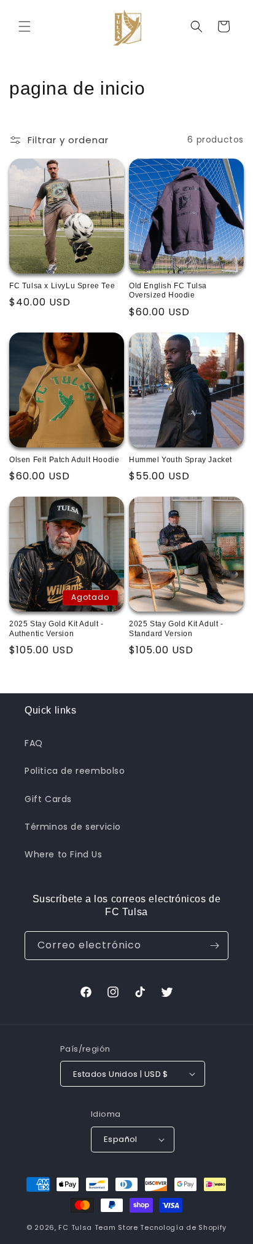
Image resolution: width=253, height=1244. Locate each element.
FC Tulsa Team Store (98, 1227)
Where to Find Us (64, 854)
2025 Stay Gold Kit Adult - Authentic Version (56, 629)
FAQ (34, 743)
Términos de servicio (73, 827)
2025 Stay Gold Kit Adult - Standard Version (176, 629)
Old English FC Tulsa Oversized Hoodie (168, 290)
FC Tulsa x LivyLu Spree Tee (62, 285)
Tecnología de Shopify (183, 1227)
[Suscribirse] (214, 945)
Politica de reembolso (75, 771)
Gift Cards (48, 799)
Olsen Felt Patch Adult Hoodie (64, 459)
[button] (24, 26)
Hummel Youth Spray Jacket (180, 459)
